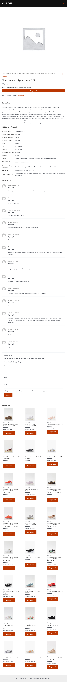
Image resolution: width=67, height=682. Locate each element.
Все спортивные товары (23, 73)
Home (3, 73)
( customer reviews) (15, 84)
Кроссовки (37, 73)
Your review (8, 366)
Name (6, 377)
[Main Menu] (63, 3)
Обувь (31, 73)
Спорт (14, 73)
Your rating (8, 362)
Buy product (33, 91)
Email (6, 384)
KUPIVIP (7, 3)
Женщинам (9, 73)
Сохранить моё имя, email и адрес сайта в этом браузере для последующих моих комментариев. (32, 391)
